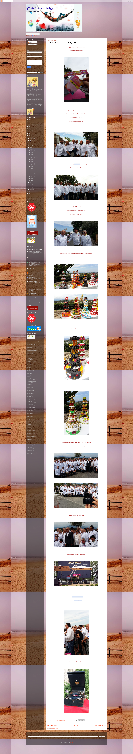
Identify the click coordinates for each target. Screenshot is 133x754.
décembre (31, 138)
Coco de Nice (37, 110)
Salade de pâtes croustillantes (33, 294)
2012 (30, 197)
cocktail (29, 364)
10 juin (32, 173)
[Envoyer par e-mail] (78, 720)
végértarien (30, 450)
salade (29, 442)
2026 (30, 119)
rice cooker (30, 439)
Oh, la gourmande (32, 277)
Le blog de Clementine (33, 281)
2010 (30, 198)
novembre (32, 140)
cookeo (29, 367)
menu (29, 401)
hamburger (30, 390)
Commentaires (31, 44)
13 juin (32, 164)
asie (29, 355)
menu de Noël (30, 402)
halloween (30, 389)
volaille (29, 453)
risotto (29, 441)
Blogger (71, 742)
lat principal (30, 393)
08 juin (32, 175)
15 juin (32, 161)
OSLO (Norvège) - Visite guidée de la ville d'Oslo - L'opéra (35, 265)
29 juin (32, 152)
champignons (30, 361)
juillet (31, 147)
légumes (29, 396)
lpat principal (30, 399)
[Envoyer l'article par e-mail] (76, 720)
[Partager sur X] (81, 720)
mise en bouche (31, 405)
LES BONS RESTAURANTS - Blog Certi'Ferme (34, 263)
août (31, 145)
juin (30, 149)
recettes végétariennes (32, 436)
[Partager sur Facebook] (82, 720)
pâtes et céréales (31, 416)
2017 (30, 135)
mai (30, 182)
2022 (30, 126)
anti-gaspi (30, 352)
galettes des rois (31, 381)
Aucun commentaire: (70, 720)
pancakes (30, 410)
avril (31, 184)
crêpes (29, 369)
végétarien (30, 451)
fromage (29, 378)
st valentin (30, 448)
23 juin (32, 156)
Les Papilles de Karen (33, 258)
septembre (32, 143)
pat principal (30, 413)
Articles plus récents (52, 725)
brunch (29, 359)
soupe (29, 445)
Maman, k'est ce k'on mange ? (34, 251)
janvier (31, 189)
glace (29, 384)
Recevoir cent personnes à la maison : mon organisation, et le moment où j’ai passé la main (35, 289)
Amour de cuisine (32, 287)
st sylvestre (30, 447)
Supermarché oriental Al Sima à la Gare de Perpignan (34, 283)
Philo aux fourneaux (33, 273)
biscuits (29, 358)
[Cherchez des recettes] (31, 246)
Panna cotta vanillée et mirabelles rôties (35, 269)
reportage (52, 722)
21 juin (32, 157)
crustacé (29, 370)
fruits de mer (30, 379)
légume (29, 395)
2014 (30, 193)
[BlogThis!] (80, 720)
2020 (30, 130)
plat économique (31, 419)
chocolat (30, 362)
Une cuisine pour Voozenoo (34, 297)
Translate (35, 35)
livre (29, 398)
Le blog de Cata (32, 268)
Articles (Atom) (55, 728)
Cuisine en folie (40, 8)
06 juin (32, 176)
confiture (30, 366)
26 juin (32, 154)
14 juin (32, 163)
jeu (28, 392)
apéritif (29, 353)
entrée (29, 376)
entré (29, 375)
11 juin (32, 168)
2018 (30, 133)
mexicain (30, 404)
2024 (30, 123)
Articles (30, 42)
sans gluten (30, 444)
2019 (30, 131)
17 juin (32, 159)
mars (31, 186)
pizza (29, 418)
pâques (29, 412)
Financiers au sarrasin (32, 259)
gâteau (29, 382)
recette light (30, 430)
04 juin (32, 178)
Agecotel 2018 (31, 344)
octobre (31, 142)
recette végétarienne (32, 432)
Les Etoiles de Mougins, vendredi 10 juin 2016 (62, 43)
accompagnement (31, 342)
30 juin (32, 150)
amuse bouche (31, 349)
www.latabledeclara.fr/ (33, 293)
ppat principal (31, 425)
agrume (29, 345)
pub (29, 427)
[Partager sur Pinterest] (84, 720)
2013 (30, 195)
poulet (29, 424)
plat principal (30, 421)
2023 (30, 124)
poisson (29, 422)
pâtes (29, 415)
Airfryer (29, 347)
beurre (29, 356)
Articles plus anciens (100, 725)
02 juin (32, 180)
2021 (30, 128)
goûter (29, 385)
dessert (29, 373)
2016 (30, 137)
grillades (30, 387)
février (31, 187)
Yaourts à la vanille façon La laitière (34, 278)
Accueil (76, 725)
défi (29, 372)
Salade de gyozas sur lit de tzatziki (34, 274)
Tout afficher (41, 302)
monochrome (30, 407)
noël (29, 408)
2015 (30, 191)
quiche (29, 428)
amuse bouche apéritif (32, 350)
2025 (30, 121)
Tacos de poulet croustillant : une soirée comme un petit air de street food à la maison (35, 253)
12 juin (32, 166)
